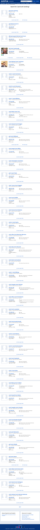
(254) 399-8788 (11, 447)
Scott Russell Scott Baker (15, 395)
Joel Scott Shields (13, 444)
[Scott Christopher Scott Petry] (4, 163)
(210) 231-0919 (11, 76)
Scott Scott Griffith (13, 197)
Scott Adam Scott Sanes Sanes (16, 469)
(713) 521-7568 (11, 435)
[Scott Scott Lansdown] (4, 311)
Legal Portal (12, 528)
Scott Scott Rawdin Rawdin (15, 419)
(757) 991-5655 (11, 275)
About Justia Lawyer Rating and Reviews (28, 519)
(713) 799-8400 (11, 471)
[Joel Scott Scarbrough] (4, 51)
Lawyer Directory (4, 4)
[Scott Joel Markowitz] (4, 434)
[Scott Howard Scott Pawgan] (4, 126)
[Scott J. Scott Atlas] (4, 373)
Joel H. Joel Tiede (13, 173)
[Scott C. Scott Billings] (4, 275)
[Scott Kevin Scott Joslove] (4, 262)
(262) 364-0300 (11, 459)
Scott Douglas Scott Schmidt (16, 407)
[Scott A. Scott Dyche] (4, 225)
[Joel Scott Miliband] (4, 139)
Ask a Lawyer (8, 3)
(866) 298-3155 (11, 39)
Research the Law (13, 3)
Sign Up (37, 1)
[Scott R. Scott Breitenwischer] (4, 348)
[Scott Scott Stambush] (4, 361)
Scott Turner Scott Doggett (15, 185)
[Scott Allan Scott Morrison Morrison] (4, 237)
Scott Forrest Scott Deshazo (15, 210)
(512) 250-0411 (11, 64)
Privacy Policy (26, 528)
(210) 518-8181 (11, 485)
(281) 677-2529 (11, 163)
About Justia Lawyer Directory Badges (27, 514)
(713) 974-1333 (11, 349)
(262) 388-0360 (11, 51)
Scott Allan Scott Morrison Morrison (17, 234)
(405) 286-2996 (11, 26)
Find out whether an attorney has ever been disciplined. (9, 515)
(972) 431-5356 (11, 176)
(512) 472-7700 (11, 385)
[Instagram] (19, 527)
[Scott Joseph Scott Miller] (4, 151)
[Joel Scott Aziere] (4, 459)
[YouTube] (17, 527)
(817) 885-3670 (11, 312)
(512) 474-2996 (11, 263)
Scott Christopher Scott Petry (16, 160)
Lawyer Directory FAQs (25, 515)
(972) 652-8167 (11, 336)
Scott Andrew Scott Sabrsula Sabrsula (18, 494)
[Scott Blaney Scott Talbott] (4, 385)
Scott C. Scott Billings (14, 272)
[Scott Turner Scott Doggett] (4, 188)
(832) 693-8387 (11, 497)
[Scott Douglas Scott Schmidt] (4, 410)
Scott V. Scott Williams (14, 98)
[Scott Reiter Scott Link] (4, 114)
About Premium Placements (26, 518)
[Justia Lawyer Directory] (4, 1)
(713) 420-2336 (11, 151)
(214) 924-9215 (11, 299)
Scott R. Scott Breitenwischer (16, 346)
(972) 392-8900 (11, 200)
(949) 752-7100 (11, 139)
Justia (0, 4)
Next (20, 506)
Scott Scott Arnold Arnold (15, 321)
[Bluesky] (21, 527)
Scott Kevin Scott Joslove (15, 260)
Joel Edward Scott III (13, 23)
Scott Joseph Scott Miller (15, 148)
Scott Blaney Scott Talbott (15, 382)
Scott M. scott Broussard (15, 86)
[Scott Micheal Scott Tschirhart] (4, 64)
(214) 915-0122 (11, 225)
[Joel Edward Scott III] (4, 26)
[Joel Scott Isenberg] (4, 13)
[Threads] (20, 527)
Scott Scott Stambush (14, 358)
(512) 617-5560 (11, 213)
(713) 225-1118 (11, 114)
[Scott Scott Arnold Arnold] (4, 324)
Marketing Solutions (33, 3)
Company (15, 528)
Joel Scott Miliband (13, 136)
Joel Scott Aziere (13, 456)
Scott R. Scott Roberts (14, 333)
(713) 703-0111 (11, 373)
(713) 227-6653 (11, 324)
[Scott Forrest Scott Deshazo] (4, 212)
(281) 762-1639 (11, 89)
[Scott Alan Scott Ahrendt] (4, 249)
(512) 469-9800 (11, 237)
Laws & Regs (23, 3)
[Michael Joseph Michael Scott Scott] (4, 38)
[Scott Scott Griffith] (4, 200)
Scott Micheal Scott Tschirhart (16, 61)
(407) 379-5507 (11, 249)
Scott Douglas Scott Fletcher (16, 284)
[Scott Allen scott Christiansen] (4, 299)
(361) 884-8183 (11, 410)
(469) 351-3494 (11, 188)
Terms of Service (21, 528)
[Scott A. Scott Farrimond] (4, 76)
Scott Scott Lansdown (14, 309)
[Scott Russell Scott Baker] (4, 397)
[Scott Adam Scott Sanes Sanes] (4, 471)
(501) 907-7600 (11, 287)
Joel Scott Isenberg (13, 10)
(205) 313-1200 (11, 13)
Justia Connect (7, 528)
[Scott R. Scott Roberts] (4, 336)
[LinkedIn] (16, 527)
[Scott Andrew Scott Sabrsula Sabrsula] (4, 497)
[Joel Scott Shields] (4, 447)
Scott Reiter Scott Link (14, 111)
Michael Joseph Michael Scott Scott (17, 36)
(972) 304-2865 (11, 101)
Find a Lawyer (3, 3)
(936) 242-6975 (11, 127)
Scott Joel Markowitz (14, 432)
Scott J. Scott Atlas (13, 370)
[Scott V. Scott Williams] (4, 101)
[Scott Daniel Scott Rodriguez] (4, 484)
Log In (34, 1)
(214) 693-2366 (11, 422)
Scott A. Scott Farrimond (15, 74)
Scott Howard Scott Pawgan (15, 124)
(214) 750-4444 (11, 398)
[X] (22, 527)
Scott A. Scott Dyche (13, 222)
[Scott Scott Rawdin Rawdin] (4, 422)
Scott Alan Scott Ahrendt (15, 246)
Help (18, 528)
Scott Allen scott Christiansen (16, 296)
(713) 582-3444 (11, 361)
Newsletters (27, 3)
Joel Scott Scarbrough (14, 48)
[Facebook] (18, 527)
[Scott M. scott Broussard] (4, 89)
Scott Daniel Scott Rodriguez (16, 482)
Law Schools (18, 3)
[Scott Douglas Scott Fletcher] (4, 287)
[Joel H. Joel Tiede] (4, 175)
